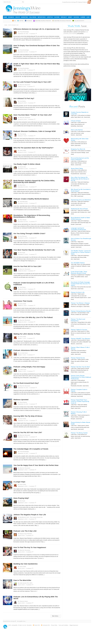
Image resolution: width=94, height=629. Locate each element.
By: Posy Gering (22, 134)
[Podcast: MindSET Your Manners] (66, 341)
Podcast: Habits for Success (79, 329)
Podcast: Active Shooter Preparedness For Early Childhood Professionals (81, 377)
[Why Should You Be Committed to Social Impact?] (66, 192)
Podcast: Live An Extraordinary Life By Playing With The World (35, 597)
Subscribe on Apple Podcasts (43, 20)
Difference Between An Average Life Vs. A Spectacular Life (36, 29)
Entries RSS (37, 625)
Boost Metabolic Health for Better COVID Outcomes (80, 218)
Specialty (64, 17)
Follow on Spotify (79, 20)
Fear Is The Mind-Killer (22, 580)
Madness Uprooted (20, 400)
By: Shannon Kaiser (23, 601)
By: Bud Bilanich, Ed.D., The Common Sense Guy (30, 517)
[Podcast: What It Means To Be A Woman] (66, 350)
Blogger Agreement (74, 625)
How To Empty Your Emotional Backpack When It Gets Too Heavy (36, 46)
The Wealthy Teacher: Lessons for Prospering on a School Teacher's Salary (81, 252)
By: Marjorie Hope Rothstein (25, 533)
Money (70, 17)
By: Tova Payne (22, 287)
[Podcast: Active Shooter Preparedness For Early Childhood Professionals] (66, 378)
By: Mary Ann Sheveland (24, 84)
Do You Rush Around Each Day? (26, 383)
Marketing (24, 17)
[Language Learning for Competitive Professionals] (66, 230)
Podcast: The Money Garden (79, 433)
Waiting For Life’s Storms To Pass (26, 334)
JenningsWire (14, 625)
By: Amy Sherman (22, 236)
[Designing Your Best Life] (66, 151)
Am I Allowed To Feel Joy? (23, 98)
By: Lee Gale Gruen (23, 353)
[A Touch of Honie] (66, 123)
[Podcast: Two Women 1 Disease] (66, 305)
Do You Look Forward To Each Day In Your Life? (32, 82)
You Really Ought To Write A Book (26, 164)
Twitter (21, 20)
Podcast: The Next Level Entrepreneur (78, 319)
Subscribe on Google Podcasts (62, 20)
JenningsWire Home (21, 621)
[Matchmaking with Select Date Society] (66, 141)
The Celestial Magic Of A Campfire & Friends (30, 449)
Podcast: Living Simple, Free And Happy (29, 367)
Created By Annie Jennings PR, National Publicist (74, 2)
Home (5, 17)
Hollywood (32, 17)
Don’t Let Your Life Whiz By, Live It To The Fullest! (33, 317)
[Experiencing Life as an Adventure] (66, 202)
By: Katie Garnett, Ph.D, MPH (25, 583)
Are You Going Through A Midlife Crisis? (29, 233)
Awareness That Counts (22, 301)
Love (88, 17)
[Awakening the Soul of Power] (66, 211)
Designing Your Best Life (78, 149)
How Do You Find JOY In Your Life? (27, 266)
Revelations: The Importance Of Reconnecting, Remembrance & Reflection (31, 216)
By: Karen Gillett (22, 150)
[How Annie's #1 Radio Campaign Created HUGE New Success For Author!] (66, 284)
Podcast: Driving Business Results (81, 311)
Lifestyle (50, 17)
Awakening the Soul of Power (79, 208)
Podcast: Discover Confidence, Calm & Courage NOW (34, 131)
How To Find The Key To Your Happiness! (29, 547)
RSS (15, 20)
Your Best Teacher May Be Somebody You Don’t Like (34, 250)
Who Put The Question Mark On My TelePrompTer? (33, 148)
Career (82, 17)
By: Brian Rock (21, 185)
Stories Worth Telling (77, 168)
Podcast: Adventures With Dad (25, 350)
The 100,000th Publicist (78, 263)
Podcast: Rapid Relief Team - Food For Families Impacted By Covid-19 (80, 401)
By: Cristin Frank (22, 369)
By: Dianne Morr (22, 167)
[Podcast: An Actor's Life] (66, 295)
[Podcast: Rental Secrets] (66, 360)
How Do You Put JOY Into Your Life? (27, 432)
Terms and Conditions (63, 625)
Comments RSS (46, 625)
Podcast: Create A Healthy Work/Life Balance (31, 199)
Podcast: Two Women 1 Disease (80, 303)
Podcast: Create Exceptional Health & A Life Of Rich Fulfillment (33, 284)
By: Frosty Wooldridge (23, 31)
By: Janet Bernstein (23, 201)
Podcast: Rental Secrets (78, 358)
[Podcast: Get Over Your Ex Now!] (66, 369)
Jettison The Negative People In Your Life (29, 515)
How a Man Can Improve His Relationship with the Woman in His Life (80, 179)
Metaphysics (42, 17)
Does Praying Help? (21, 498)
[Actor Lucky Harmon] (66, 132)
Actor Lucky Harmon (77, 129)
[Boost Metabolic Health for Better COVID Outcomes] (66, 220)
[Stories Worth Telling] (66, 171)
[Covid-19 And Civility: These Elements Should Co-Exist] (66, 274)
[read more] (87, 117)
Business (11, 17)
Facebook (29, 20)
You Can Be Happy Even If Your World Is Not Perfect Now (35, 465)
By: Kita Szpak (21, 252)
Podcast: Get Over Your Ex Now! (80, 366)
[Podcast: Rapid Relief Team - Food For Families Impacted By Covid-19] (66, 402)
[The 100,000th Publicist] (66, 265)
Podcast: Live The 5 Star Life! (25, 531)
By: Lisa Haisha (22, 101)
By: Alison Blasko (22, 219)
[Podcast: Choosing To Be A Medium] (66, 414)
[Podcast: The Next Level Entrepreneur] (66, 321)
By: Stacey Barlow (22, 402)
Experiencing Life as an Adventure (81, 199)
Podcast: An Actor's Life (77, 292)
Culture (56, 17)
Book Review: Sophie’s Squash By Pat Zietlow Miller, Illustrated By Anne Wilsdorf (34, 181)
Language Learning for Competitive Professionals (78, 228)
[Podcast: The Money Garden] (66, 435)
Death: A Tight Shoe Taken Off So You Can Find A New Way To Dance (36, 65)
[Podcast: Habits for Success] (66, 332)
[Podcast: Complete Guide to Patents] (66, 392)
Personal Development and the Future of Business (80, 158)
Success (76, 17)
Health (17, 17)
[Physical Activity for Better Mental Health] (66, 425)
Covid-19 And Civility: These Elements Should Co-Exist (79, 272)
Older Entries (55, 616)
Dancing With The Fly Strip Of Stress (27, 416)
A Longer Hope (19, 482)
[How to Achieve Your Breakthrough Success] (66, 241)
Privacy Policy (54, 625)
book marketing (73, 33)
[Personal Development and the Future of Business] (66, 160)
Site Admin (29, 625)
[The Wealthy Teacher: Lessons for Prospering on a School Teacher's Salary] (66, 253)
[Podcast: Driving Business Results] (66, 313)
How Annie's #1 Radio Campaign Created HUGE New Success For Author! (80, 283)
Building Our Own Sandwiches (25, 564)
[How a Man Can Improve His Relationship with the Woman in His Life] (66, 180)
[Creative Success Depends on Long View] (66, 114)
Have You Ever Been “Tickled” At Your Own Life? (32, 115)
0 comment (32, 33)
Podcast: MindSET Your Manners (80, 338)
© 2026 (9, 625)
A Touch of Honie (76, 121)
